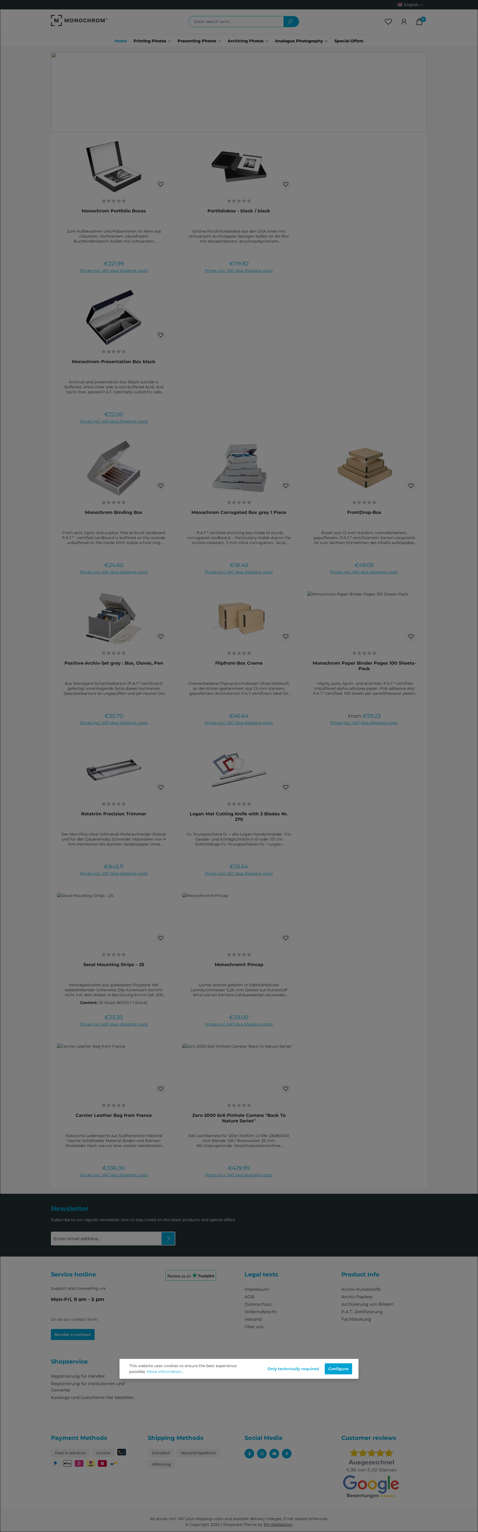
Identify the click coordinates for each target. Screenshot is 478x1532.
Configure (338, 1368)
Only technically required (293, 1368)
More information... (165, 1371)
